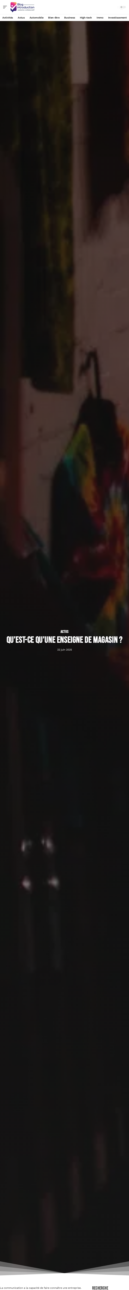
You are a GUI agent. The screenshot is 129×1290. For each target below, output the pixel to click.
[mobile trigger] (5, 7)
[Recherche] (115, 7)
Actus (65, 632)
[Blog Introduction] (22, 7)
